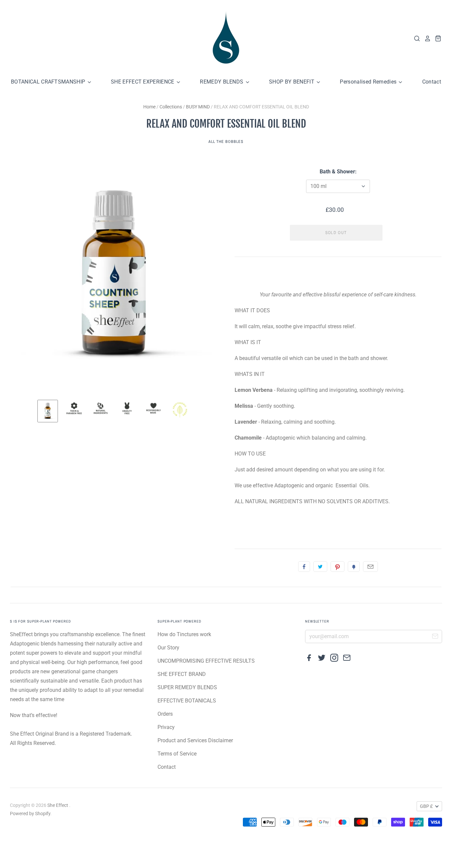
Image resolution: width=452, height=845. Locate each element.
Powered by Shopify (30, 813)
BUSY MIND (198, 106)
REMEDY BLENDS (222, 82)
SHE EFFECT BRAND (182, 674)
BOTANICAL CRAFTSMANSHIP (49, 82)
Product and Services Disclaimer (195, 740)
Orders (165, 714)
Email (370, 566)
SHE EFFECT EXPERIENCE (143, 82)
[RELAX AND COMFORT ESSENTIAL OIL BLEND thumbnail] (48, 411)
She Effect (58, 805)
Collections (170, 106)
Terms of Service (177, 754)
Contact (431, 82)
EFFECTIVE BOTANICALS (187, 700)
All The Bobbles (225, 141)
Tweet (320, 566)
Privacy (166, 727)
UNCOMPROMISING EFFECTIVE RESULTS (206, 661)
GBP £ (426, 806)
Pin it (337, 566)
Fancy (354, 566)
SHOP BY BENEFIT (292, 82)
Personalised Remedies (369, 82)
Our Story (168, 647)
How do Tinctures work (184, 634)
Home (149, 106)
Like (304, 566)
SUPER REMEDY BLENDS (187, 687)
